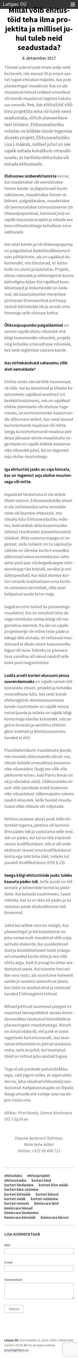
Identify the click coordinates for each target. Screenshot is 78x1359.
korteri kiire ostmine (21, 1189)
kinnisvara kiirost (55, 1217)
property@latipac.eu (16, 1350)
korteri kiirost (47, 1194)
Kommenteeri (13, 1280)
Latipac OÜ (15, 4)
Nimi (7, 1245)
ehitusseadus (15, 1180)
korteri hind (41, 1180)
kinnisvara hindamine (21, 1212)
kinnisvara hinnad (18, 1208)
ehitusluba (13, 1175)
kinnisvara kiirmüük (20, 1217)
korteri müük (15, 1198)
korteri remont (16, 1203)
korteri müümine (44, 1198)
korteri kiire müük (53, 1185)
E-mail (8, 1262)
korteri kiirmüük (17, 1194)
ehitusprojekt (38, 1175)
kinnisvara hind (46, 1203)
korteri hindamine (19, 1185)
